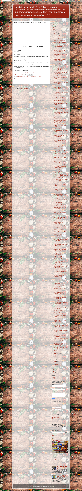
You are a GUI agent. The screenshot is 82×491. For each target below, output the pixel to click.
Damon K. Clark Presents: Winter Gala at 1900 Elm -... (60, 321)
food (29, 76)
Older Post (46, 86)
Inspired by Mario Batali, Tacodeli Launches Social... (60, 167)
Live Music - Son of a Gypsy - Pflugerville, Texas (59, 276)
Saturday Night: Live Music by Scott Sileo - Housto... (60, 308)
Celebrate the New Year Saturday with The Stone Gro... (60, 85)
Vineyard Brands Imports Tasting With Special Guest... (60, 195)
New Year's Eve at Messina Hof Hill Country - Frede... (60, 73)
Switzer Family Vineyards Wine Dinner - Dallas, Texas (60, 38)
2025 (54, 21)
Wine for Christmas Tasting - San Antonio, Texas (60, 213)
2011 (54, 368)
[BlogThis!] (29, 75)
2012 (54, 32)
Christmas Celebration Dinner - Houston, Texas (60, 118)
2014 (54, 29)
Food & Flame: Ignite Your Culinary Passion (36, 7)
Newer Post (17, 86)
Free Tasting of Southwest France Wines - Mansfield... (60, 172)
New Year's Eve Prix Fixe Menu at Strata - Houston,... (60, 88)
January (55, 366)
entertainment (22, 76)
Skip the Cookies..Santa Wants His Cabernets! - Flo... (60, 344)
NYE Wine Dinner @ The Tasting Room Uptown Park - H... (60, 46)
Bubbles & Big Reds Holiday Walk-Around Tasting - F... (60, 208)
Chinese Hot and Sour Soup (57, 418)
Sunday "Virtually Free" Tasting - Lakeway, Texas (60, 210)
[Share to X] (30, 75)
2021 (54, 26)
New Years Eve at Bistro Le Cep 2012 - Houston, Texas (60, 51)
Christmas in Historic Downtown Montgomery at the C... (60, 313)
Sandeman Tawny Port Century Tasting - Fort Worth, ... (60, 60)
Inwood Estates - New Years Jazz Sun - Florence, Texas (60, 98)
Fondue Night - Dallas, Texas (59, 227)
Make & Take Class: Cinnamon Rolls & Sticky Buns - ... (61, 198)
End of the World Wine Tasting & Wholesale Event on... (60, 218)
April (55, 361)
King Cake (54, 414)
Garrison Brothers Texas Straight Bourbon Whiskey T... (60, 279)
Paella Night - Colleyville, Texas (60, 288)
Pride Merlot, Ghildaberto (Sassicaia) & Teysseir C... (59, 230)
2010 (54, 369)
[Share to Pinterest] (32, 75)
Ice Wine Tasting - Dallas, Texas (60, 153)
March (55, 362)
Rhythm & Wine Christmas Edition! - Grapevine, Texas (60, 267)
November (56, 350)
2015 (54, 27)
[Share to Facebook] (31, 75)
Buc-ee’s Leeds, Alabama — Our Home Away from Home (62, 476)
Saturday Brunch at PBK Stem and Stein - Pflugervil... (60, 136)
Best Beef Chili (54, 420)
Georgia (53, 377)
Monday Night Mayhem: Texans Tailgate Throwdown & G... (60, 293)
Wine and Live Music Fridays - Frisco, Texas (59, 162)
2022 (54, 24)
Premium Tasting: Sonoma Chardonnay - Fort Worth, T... (60, 149)
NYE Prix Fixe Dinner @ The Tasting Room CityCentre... (61, 93)
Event (27, 76)
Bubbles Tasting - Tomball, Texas (60, 101)
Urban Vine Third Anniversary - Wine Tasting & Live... (61, 326)
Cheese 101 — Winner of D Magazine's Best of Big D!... (59, 177)
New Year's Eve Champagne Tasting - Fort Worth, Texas (61, 63)
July (55, 356)
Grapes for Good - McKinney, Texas (60, 271)
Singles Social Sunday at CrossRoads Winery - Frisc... (60, 123)
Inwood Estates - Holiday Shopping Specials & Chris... (60, 144)
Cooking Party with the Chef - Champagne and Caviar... (59, 257)
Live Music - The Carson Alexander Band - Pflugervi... (60, 180)
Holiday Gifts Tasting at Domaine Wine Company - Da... (60, 264)
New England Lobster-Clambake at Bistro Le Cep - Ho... (60, 146)
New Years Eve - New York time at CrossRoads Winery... (60, 70)
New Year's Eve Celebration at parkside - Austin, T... (59, 203)
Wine (40, 76)
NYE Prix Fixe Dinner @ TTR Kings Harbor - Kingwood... (60, 43)
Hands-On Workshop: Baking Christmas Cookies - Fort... (59, 226)
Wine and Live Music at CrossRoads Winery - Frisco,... (61, 339)
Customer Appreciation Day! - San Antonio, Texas (60, 235)
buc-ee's (53, 378)
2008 (54, 372)
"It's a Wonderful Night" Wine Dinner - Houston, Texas (61, 121)
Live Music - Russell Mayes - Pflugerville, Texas (59, 159)
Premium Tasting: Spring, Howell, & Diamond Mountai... (60, 336)
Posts (54, 407)
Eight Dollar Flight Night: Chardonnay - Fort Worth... (59, 259)
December (56, 33)
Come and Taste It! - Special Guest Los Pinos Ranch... (60, 182)
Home (32, 86)
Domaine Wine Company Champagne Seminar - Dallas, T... (61, 175)
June (55, 358)
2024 (54, 22)
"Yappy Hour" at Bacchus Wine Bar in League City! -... (60, 215)
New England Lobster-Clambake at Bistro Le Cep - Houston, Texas (59, 459)
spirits (34, 76)
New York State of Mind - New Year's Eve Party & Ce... (59, 75)
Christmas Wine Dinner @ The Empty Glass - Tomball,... (59, 192)
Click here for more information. (31, 72)
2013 (54, 30)
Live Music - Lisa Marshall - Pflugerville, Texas (59, 341)
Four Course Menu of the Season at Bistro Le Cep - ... (61, 113)
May (55, 359)
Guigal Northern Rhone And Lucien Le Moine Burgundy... (60, 245)
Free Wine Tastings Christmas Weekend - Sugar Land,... (59, 128)
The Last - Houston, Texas (59, 100)
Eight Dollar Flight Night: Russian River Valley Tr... (60, 109)
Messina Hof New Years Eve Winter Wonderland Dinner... (60, 68)
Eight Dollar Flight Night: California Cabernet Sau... (60, 170)
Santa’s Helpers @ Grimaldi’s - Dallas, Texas (59, 223)
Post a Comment (19, 80)
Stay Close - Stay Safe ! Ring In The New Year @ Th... (61, 48)
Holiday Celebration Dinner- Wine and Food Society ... (60, 269)
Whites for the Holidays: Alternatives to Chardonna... (60, 220)
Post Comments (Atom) (24, 88)
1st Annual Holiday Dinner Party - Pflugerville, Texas (60, 298)
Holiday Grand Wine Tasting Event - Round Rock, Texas (60, 328)
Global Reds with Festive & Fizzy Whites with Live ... (60, 151)
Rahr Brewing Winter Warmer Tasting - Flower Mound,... (59, 281)
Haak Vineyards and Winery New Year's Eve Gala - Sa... (60, 91)
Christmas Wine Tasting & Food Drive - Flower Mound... (60, 250)
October (55, 351)
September (56, 353)
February (56, 364)
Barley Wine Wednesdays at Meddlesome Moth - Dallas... (60, 41)
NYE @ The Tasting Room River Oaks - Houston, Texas (60, 80)
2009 (54, 371)
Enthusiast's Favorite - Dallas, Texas (61, 111)
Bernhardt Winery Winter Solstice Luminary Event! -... (60, 205)
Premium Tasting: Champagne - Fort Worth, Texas (60, 106)
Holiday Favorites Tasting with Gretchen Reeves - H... (59, 284)
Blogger (52, 486)
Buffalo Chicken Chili (56, 415)
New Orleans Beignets (56, 417)
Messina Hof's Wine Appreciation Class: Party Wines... (60, 96)
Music (32, 76)
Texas (37, 76)
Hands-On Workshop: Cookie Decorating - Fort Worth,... (59, 295)
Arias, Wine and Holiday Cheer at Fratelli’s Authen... (60, 286)
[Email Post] (25, 74)
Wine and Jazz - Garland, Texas (60, 157)
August (55, 355)
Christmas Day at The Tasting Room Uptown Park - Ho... (61, 116)
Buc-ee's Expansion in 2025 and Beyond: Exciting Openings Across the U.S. (62, 467)
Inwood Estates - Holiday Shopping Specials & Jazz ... (60, 254)
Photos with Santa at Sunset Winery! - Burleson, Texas (61, 306)
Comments (55, 409)
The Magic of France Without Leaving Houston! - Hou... (59, 311)
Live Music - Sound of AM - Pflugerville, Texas (59, 138)
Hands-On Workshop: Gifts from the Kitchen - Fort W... (60, 303)
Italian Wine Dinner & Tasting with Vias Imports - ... (60, 190)
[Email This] (27, 75)
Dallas (18, 76)
